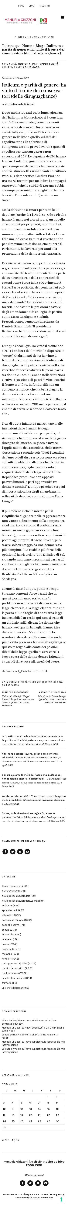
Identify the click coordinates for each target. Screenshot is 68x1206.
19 (21, 1115)
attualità (9, 64)
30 (58, 1121)
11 (13, 1109)
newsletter (7, 958)
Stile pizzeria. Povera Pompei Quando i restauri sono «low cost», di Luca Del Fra (52, 697)
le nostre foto (9, 949)
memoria (7, 954)
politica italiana (27, 67)
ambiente (7, 905)
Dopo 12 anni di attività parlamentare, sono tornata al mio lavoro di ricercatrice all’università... (33, 740)
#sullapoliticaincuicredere (16, 895)
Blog (31, 6)
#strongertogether (12, 891)
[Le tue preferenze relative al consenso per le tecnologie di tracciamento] (61, 1199)
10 (4, 1109)
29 (48, 1121)
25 (13, 1121)
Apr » (15, 1140)
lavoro (5, 944)
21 (39, 1115)
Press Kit (44, 6)
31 (4, 1127)
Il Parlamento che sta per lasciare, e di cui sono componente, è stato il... (34, 779)
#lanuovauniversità (12, 886)
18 (13, 1115)
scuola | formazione (13, 978)
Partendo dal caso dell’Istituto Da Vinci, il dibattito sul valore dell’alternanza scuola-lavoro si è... (31, 758)
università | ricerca (12, 987)
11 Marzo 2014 (22, 78)
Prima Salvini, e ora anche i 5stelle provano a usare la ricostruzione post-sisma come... (34, 817)
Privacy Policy (57, 1194)
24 (4, 1121)
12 (21, 1109)
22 (48, 1115)
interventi (7, 939)
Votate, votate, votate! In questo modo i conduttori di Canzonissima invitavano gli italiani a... (34, 800)
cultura (24, 64)
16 (57, 1109)
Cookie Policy (22, 1197)
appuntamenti (10, 910)
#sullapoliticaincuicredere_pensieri (21, 900)
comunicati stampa (13, 920)
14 (39, 1109)
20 (30, 1115)
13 (30, 1109)
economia (7, 934)
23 (57, 1115)
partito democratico (13, 968)
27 (30, 1121)
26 (21, 1121)
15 (48, 1109)
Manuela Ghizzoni (23, 104)
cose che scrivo (10, 925)
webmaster (47, 1197)
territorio (7, 983)
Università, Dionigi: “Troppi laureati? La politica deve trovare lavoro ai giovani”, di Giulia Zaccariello (18, 699)
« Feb (5, 1140)
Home (21, 6)
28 (39, 1121)
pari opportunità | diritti (49, 681)
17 (4, 1115)
